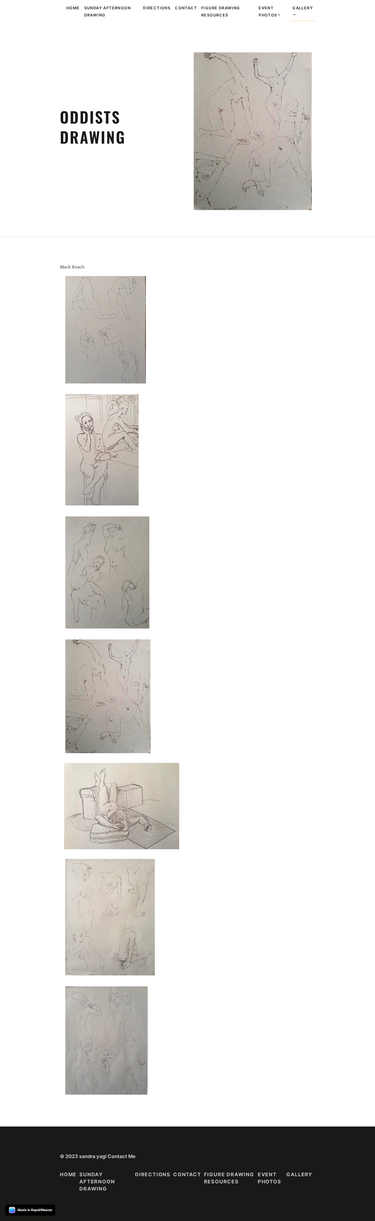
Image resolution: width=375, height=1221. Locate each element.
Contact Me (122, 1156)
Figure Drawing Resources (220, 11)
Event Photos (268, 11)
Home (73, 7)
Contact (186, 7)
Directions (156, 7)
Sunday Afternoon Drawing (107, 11)
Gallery (302, 7)
